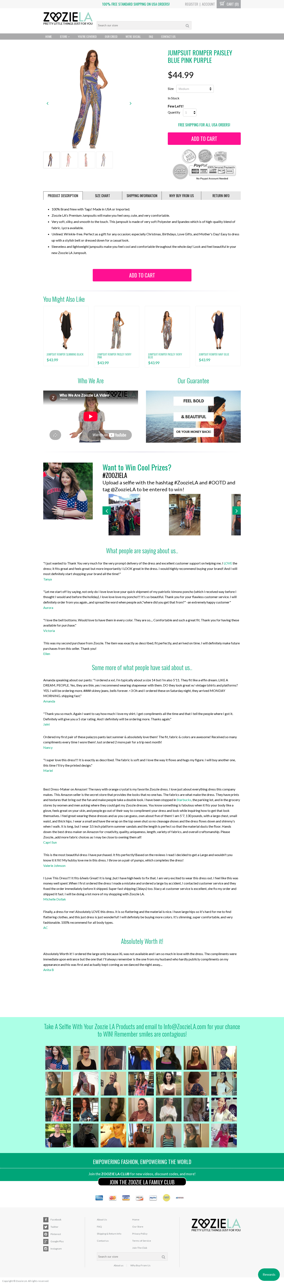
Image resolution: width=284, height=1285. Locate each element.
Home (48, 36)
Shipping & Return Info (109, 1233)
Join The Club (139, 1247)
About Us (102, 1219)
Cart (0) (232, 4)
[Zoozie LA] (68, 19)
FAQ (151, 36)
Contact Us (168, 36)
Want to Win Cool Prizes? (136, 467)
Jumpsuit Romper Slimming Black (65, 354)
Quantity (174, 112)
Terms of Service (141, 1240)
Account (208, 4)
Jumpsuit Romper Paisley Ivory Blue (165, 355)
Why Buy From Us (140, 1265)
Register (191, 4)
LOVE (228, 563)
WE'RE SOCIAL (133, 36)
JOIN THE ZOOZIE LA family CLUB (142, 1182)
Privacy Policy (139, 1233)
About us (118, 1265)
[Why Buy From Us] (193, 417)
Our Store (137, 1226)
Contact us (103, 1240)
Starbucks (184, 800)
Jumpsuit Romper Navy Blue (214, 354)
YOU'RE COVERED (87, 36)
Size (171, 88)
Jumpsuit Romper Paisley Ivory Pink (114, 355)
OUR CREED (111, 36)
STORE (64, 36)
